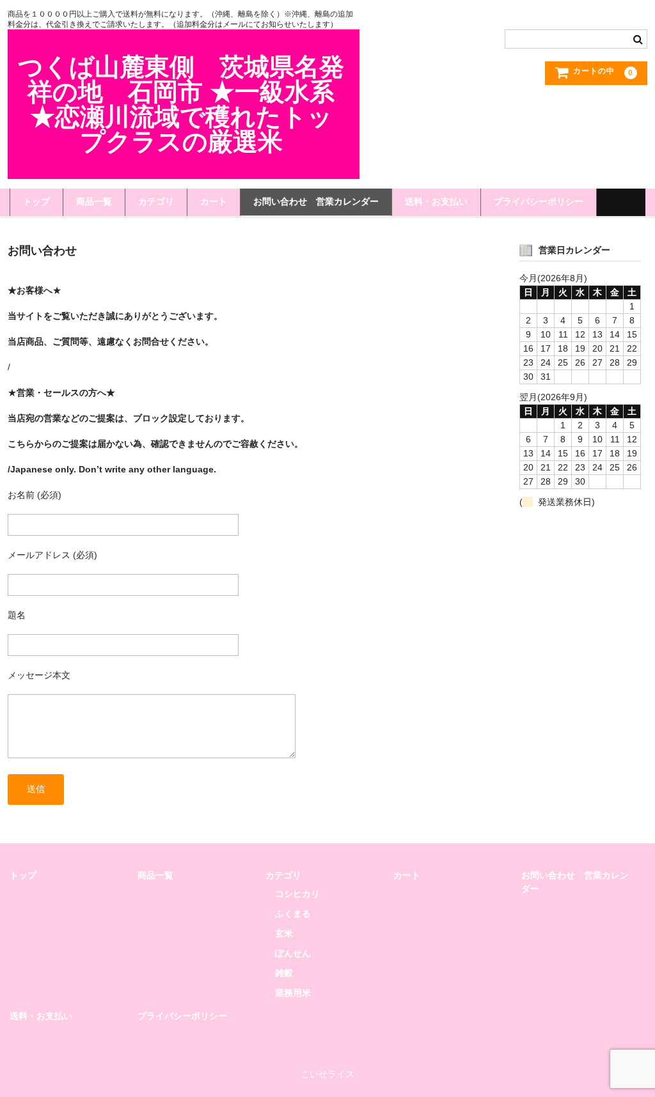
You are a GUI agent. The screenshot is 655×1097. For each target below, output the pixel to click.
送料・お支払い (436, 201)
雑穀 (284, 973)
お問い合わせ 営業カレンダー (316, 201)
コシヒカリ (297, 894)
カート (213, 201)
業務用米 (293, 993)
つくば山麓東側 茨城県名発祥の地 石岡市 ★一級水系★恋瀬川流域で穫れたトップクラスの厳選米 (181, 104)
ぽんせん (293, 953)
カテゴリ (156, 201)
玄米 (284, 933)
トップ (36, 201)
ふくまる (293, 913)
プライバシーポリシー (538, 201)
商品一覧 (94, 201)
